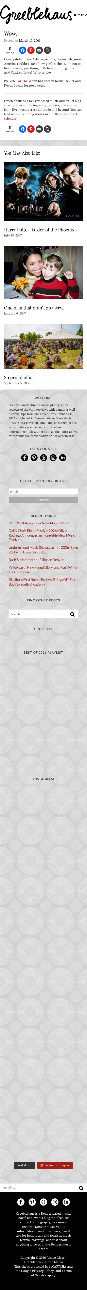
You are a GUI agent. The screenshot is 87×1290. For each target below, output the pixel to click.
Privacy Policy (43, 1271)
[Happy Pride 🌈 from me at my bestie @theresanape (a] (43, 1139)
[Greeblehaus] (36, 14)
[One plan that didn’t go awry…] (43, 272)
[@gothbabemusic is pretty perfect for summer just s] (43, 806)
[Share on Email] (39, 50)
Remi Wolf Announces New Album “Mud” (39, 523)
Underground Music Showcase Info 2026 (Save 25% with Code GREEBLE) (43, 549)
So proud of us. (19, 377)
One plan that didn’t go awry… (35, 308)
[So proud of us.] (43, 346)
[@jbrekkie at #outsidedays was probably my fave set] (43, 889)
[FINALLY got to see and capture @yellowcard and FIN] (43, 1055)
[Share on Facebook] (22, 50)
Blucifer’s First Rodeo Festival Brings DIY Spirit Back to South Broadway (43, 581)
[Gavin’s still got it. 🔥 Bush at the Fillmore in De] (43, 1014)
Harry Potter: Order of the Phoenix (39, 230)
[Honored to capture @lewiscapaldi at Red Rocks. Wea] (43, 1097)
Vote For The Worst (23, 81)
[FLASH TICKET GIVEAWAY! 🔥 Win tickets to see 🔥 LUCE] (43, 972)
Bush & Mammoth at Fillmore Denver (36, 560)
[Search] (72, 614)
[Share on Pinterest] (31, 50)
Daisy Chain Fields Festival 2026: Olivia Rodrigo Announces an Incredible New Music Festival (42, 535)
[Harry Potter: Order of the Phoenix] (43, 191)
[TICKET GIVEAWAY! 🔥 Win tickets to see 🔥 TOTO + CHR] (43, 847)
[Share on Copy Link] (47, 50)
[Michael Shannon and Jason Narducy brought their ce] (43, 931)
